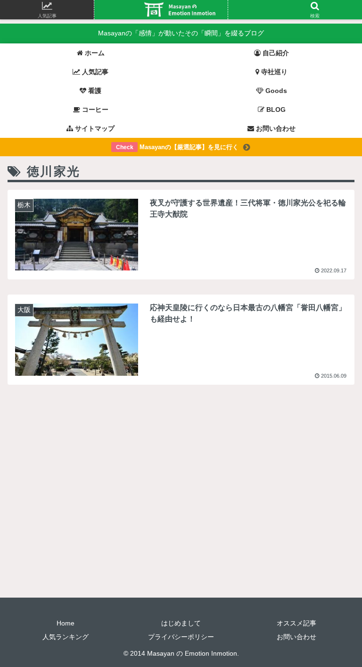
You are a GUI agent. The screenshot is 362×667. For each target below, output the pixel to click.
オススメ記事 (296, 623)
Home (65, 623)
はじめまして (181, 623)
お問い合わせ (296, 637)
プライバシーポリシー (181, 637)
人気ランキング (65, 637)
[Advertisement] (181, 465)
